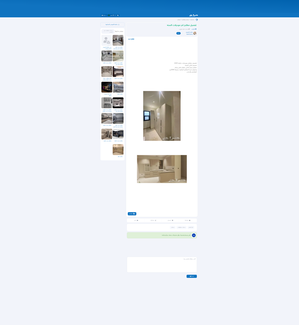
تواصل (131, 213)
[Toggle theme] (118, 15)
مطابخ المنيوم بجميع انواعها (189, 33)
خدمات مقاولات (185, 19)
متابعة (178, 33)
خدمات (178, 19)
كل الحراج (192, 19)
